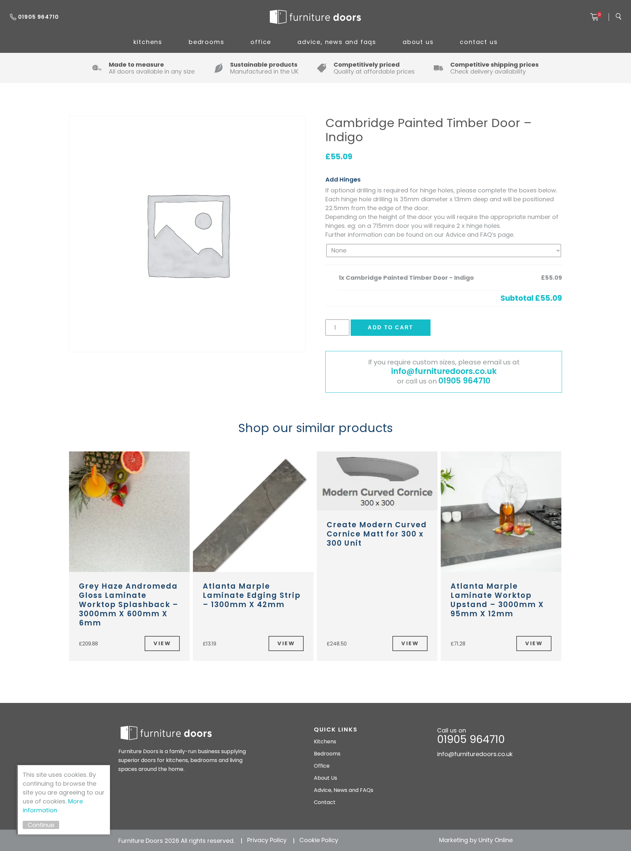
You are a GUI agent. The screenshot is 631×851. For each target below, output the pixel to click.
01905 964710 (38, 17)
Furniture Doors (315, 17)
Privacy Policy (267, 840)
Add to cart (390, 327)
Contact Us (479, 42)
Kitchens (147, 42)
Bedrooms (206, 42)
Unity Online (496, 840)
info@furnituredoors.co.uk (444, 371)
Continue (41, 825)
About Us (418, 42)
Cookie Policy (318, 840)
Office (260, 42)
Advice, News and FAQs (336, 42)
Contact (325, 802)
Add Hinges (343, 179)
